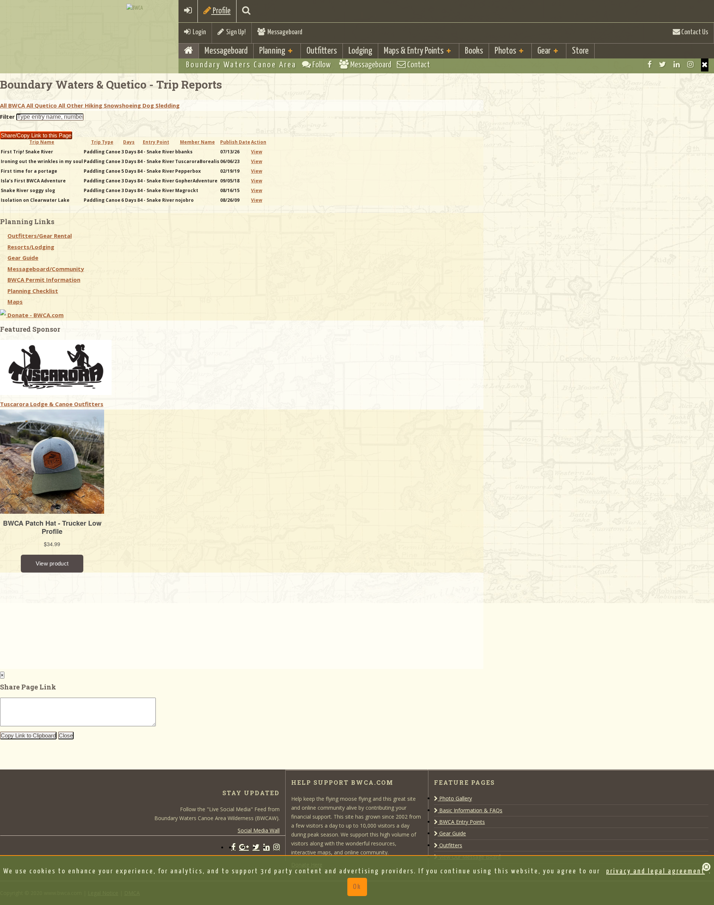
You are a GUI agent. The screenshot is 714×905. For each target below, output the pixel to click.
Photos (505, 51)
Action (258, 142)
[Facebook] (649, 64)
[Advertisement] (56, 619)
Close (66, 735)
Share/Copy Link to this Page (36, 135)
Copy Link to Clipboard (28, 735)
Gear (544, 51)
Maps (15, 301)
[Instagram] (690, 64)
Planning (272, 51)
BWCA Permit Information (43, 279)
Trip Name (41, 142)
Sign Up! (235, 32)
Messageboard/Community (45, 269)
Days (129, 142)
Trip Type (102, 142)
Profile (221, 11)
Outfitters (321, 51)
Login (198, 32)
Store (580, 51)
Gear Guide (22, 257)
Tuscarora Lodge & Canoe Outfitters (51, 404)
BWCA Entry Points (461, 821)
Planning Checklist (32, 290)
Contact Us (694, 32)
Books (474, 51)
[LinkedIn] (676, 64)
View (256, 152)
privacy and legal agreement (655, 871)
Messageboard (283, 32)
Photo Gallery (455, 798)
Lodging (360, 51)
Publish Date (235, 142)
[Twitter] (662, 64)
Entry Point (156, 142)
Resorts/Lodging (30, 247)
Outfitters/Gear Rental (39, 235)
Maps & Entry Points (414, 51)
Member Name (197, 142)
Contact (418, 65)
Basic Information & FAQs (470, 810)
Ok (357, 886)
